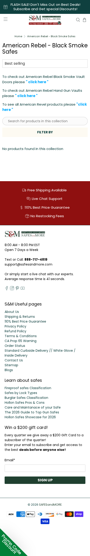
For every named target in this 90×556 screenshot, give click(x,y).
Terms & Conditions (21, 336)
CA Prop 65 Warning (20, 341)
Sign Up (45, 480)
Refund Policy (15, 331)
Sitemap (11, 365)
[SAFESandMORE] (45, 20)
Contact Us (14, 360)
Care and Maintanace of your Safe (33, 407)
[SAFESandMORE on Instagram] (12, 289)
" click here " (37, 81)
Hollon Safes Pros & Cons (25, 402)
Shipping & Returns (20, 316)
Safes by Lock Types (21, 393)
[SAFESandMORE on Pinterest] (17, 289)
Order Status (15, 345)
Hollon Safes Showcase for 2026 (30, 417)
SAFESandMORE (50, 505)
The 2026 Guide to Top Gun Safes (32, 412)
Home (18, 36)
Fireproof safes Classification (28, 388)
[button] (14, 542)
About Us (12, 311)
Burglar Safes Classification (26, 397)
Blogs (9, 370)
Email (10, 460)
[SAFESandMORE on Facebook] (7, 289)
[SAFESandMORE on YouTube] (23, 289)
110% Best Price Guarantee (25, 321)
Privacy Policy (15, 326)
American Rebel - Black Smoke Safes (51, 36)
